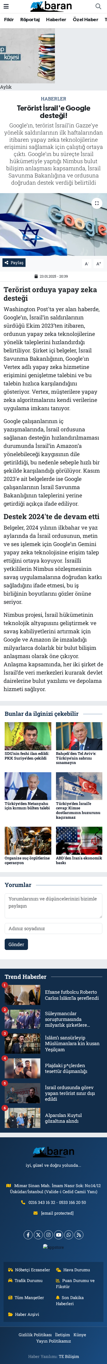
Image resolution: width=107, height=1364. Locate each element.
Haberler (56, 19)
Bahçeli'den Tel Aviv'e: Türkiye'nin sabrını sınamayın (76, 758)
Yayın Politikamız (53, 1341)
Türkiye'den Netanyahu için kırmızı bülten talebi (27, 806)
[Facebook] (28, 1234)
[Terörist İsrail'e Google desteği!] (53, 224)
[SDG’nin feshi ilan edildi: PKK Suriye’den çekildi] (28, 735)
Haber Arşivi (27, 1314)
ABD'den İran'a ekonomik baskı (79, 860)
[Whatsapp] (68, 1234)
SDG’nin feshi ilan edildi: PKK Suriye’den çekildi (27, 756)
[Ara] (98, 6)
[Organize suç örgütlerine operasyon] (28, 840)
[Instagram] (48, 1234)
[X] (38, 1234)
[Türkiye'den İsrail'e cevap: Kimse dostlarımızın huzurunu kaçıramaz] (79, 785)
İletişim (62, 1334)
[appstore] (53, 1248)
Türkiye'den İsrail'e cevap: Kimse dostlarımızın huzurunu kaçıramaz (78, 810)
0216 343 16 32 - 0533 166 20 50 (57, 1202)
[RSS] (78, 1234)
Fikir (9, 19)
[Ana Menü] (6, 6)
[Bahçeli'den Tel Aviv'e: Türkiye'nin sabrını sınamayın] (79, 735)
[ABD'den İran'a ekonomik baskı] (79, 840)
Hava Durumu (76, 1269)
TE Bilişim (69, 1356)
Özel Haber (85, 19)
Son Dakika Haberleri (70, 1300)
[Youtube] (58, 1234)
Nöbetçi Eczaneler (32, 1269)
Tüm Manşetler (29, 1297)
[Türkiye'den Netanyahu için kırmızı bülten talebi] (28, 785)
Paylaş (17, 262)
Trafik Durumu (29, 1280)
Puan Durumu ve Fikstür (75, 1283)
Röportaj (30, 19)
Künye (80, 1334)
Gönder (16, 944)
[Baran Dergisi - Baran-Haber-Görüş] (51, 6)
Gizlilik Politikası (35, 1334)
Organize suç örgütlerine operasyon (27, 860)
